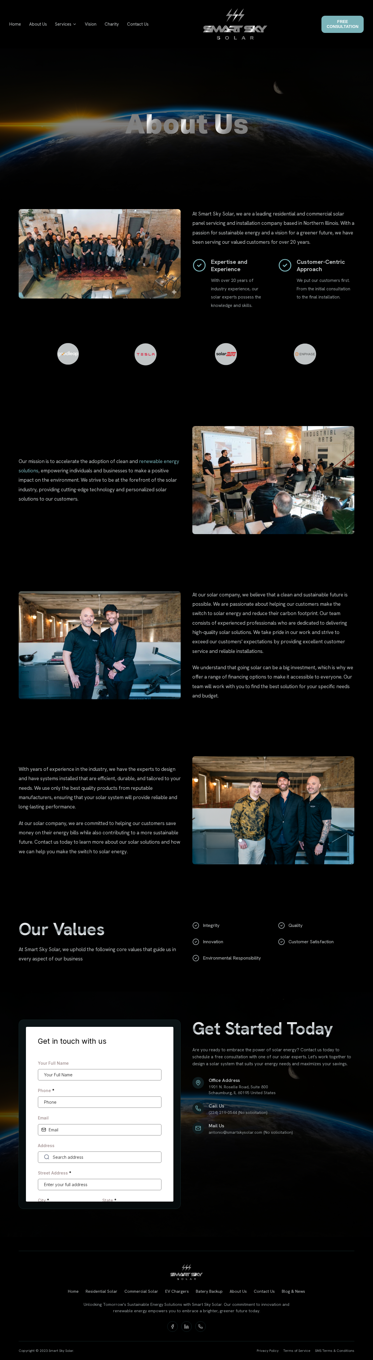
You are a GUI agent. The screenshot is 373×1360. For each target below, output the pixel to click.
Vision (90, 24)
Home (15, 24)
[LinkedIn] (186, 1326)
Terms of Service (296, 1350)
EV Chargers (177, 1291)
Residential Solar (101, 1291)
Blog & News (293, 1291)
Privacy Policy (268, 1350)
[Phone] (200, 1326)
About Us (38, 24)
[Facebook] (172, 1326)
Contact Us (138, 24)
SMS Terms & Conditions (334, 1350)
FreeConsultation (342, 24)
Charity (112, 24)
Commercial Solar (141, 1291)
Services (63, 24)
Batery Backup (209, 1291)
